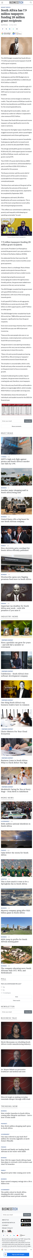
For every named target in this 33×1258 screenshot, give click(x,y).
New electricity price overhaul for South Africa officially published (15, 549)
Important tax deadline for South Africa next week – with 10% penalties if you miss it (15, 608)
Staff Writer (4, 25)
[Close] (31, 1250)
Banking (4, 1157)
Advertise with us (8, 1222)
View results (16, 1000)
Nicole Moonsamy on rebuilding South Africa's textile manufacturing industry (16, 1043)
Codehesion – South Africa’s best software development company (14, 675)
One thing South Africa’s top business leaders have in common (15, 704)
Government (5, 821)
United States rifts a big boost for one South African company (15, 520)
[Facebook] (2, 28)
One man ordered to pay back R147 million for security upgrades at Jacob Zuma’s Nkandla (15, 1139)
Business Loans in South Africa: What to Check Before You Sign (14, 761)
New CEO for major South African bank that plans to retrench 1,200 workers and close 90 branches (16, 1162)
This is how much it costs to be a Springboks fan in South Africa (14, 883)
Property (4, 1123)
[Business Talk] (22, 1235)
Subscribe (28, 421)
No (4, 990)
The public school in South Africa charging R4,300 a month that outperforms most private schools (14, 1194)
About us (5, 1220)
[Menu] (2, 3)
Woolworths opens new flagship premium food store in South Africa (16, 578)
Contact (5, 1225)
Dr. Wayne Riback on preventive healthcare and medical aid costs (13, 1071)
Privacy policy (7, 1228)
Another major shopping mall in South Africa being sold (14, 491)
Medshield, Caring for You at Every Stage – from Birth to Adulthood (16, 790)
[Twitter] (6, 28)
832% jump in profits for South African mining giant (14, 940)
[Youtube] (17, 1235)
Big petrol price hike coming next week (16, 1173)
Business (4, 488)
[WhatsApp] (13, 28)
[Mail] (16, 28)
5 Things (3, 456)
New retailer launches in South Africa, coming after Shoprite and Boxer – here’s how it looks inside (16, 1115)
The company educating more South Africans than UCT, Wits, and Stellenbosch (16, 970)
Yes (4, 987)
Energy (3, 545)
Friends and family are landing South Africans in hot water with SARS (15, 1150)
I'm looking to (7, 993)
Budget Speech (5, 7)
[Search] (31, 2)
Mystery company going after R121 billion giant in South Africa (15, 912)
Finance (3, 603)
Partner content (7, 640)
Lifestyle (4, 879)
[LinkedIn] (9, 28)
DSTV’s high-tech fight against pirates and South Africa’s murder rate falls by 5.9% (15, 461)
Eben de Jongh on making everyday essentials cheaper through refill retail (15, 1098)
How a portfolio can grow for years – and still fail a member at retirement (16, 645)
